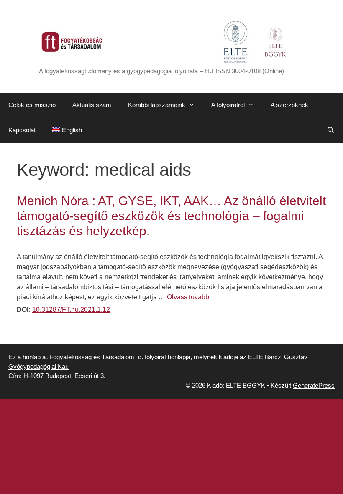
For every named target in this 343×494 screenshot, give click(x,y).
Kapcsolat (22, 130)
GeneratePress (314, 385)
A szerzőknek (289, 104)
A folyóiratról (228, 104)
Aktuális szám (91, 104)
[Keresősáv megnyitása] (330, 130)
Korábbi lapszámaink (156, 104)
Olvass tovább (188, 297)
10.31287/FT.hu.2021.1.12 (71, 309)
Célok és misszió (32, 104)
